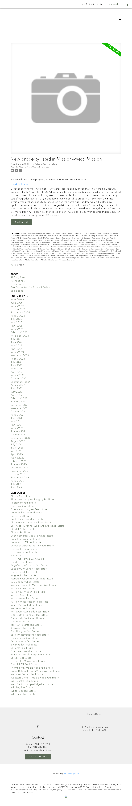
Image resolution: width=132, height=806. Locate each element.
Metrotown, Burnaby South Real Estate (43, 245)
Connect (113, 4)
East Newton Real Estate (97, 240)
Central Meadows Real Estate (68, 236)
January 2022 (18, 402)
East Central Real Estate (78, 240)
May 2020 (16, 451)
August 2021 (17, 415)
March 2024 (17, 352)
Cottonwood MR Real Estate (27, 240)
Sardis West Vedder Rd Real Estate (93, 251)
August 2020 (18, 441)
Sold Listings (17, 291)
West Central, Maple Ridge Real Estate (32, 684)
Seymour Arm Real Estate (26, 253)
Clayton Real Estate (63, 238)
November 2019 (19, 471)
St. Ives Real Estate (18, 255)
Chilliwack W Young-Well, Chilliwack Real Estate (37, 526)
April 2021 (16, 425)
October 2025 (18, 309)
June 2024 (17, 342)
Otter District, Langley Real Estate (77, 249)
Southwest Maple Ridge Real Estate (107, 253)
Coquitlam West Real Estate (26, 539)
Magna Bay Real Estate (19, 245)
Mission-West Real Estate (69, 247)
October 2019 (18, 474)
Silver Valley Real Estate (46, 253)
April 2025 (17, 326)
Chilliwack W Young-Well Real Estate (94, 236)
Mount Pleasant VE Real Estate (27, 605)
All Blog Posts (18, 277)
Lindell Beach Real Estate (110, 242)
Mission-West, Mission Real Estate (34, 167)
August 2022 (18, 385)
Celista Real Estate (49, 236)
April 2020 (17, 454)
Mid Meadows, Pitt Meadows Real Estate (95, 245)
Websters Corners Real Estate (39, 258)
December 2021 (19, 405)
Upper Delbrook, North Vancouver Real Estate (36, 671)
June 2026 (17, 303)
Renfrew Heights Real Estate (30, 251)
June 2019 (16, 487)
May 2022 (16, 392)
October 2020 (18, 435)
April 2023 (16, 372)
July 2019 (16, 484)
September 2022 (20, 382)
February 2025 (19, 332)
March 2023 (17, 375)
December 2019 (19, 468)
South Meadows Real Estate (82, 253)
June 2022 (17, 388)
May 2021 (16, 421)
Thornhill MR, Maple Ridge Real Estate (83, 255)
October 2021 (18, 412)
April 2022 (16, 395)
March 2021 (17, 428)
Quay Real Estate (20, 622)
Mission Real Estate (52, 247)
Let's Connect (38, 757)
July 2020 (16, 445)
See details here (20, 184)
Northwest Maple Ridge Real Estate (51, 249)
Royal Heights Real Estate (69, 251)
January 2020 (19, 464)
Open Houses (18, 284)
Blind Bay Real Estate (94, 233)
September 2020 (20, 438)
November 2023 (20, 355)
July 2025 (16, 319)
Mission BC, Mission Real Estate (32, 247)
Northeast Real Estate (28, 249)
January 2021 (18, 431)
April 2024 (16, 349)
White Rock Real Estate (49, 260)
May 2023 (16, 369)
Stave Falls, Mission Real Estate (37, 255)
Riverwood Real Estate (50, 251)
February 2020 (19, 461)
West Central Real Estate (94, 258)
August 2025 (18, 316)
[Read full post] (66, 100)
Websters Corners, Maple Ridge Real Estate (68, 258)
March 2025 (17, 329)
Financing (111, 240)
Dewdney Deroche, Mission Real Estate (53, 240)
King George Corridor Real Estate (61, 242)
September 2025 (20, 313)
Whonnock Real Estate (67, 260)
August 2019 (17, 481)
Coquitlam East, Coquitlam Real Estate (85, 238)
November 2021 (19, 408)
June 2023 (17, 365)
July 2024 (16, 339)
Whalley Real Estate (32, 260)
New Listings (18, 281)
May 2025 (16, 322)
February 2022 (19, 398)
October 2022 (18, 379)
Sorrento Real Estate (63, 253)
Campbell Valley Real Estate (30, 236)
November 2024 (20, 336)
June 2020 (17, 448)
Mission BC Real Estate (23, 589)
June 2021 (16, 418)
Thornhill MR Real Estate (59, 255)
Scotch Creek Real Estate (24, 638)
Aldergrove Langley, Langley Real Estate (51, 233)
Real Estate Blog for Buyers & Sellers (30, 287)
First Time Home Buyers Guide (27, 559)
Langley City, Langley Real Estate (87, 242)
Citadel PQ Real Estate (46, 238)
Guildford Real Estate (39, 242)
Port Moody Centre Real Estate (102, 249)
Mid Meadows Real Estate (69, 245)
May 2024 (16, 346)
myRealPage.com (71, 774)
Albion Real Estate (28, 233)
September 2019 (20, 478)
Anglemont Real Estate (76, 233)
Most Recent (17, 299)
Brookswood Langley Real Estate (29, 509)
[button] (127, 5)
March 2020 (17, 458)
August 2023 (18, 359)
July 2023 (16, 362)
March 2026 (17, 306)
